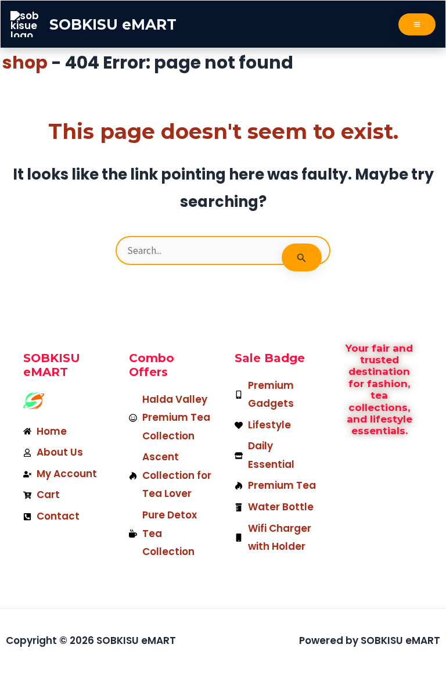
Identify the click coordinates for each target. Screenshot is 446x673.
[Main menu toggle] (417, 24)
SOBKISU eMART (113, 24)
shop (25, 62)
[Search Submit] (302, 257)
